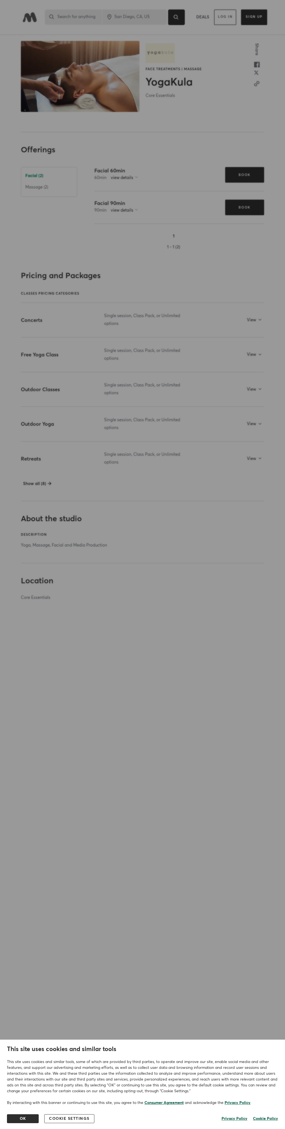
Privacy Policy (237, 1103)
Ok (23, 1119)
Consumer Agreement (164, 1103)
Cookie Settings (69, 1119)
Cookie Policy (265, 1119)
